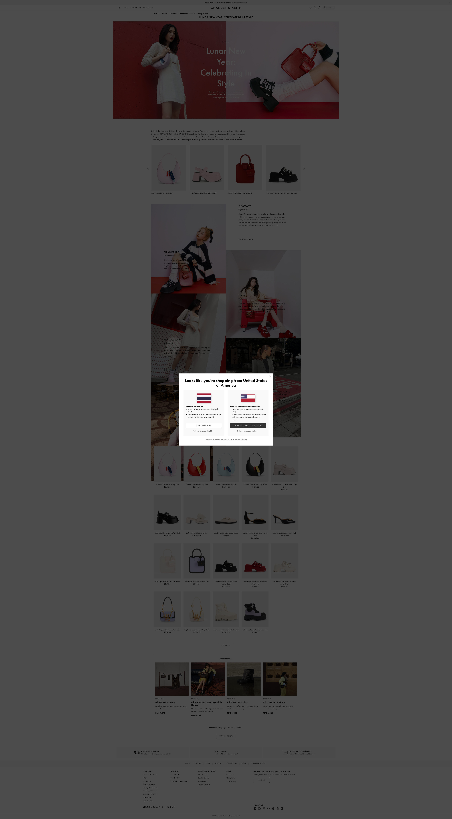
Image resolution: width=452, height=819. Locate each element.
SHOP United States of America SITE (248, 425)
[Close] (270, 376)
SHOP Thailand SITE (204, 425)
